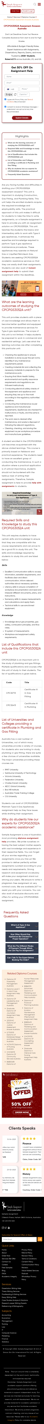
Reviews (25, 1268)
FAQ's (4, 1273)
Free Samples (7, 1268)
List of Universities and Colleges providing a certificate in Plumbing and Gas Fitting (23, 162)
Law (3, 1327)
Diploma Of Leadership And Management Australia (13, 1002)
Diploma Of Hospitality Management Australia (12, 982)
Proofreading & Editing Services (14, 1294)
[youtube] (9, 1228)
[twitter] (6, 1228)
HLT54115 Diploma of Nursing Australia (14, 1047)
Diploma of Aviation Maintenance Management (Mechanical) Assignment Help (30, 1013)
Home (4, 1250)
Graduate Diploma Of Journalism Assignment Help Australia (13, 1013)
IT (2, 1330)
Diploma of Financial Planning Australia (31, 1003)
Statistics (5, 1342)
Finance (5, 1339)
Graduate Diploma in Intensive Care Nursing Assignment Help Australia (30, 1054)
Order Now (15, 11)
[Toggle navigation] (39, 4)
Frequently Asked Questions (19, 174)
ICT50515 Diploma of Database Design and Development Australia (14, 1037)
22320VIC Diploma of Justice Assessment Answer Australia (13, 1025)
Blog (3, 1271)
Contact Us (6, 1262)
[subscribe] (40, 1239)
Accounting (6, 1315)
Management (7, 1321)
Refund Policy (27, 1253)
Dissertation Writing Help (11, 1288)
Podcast (25, 1273)
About (4, 1253)
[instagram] (3, 1228)
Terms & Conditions (29, 1259)
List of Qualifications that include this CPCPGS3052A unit (22, 156)
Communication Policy (30, 1265)
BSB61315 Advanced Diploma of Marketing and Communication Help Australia (30, 991)
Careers (5, 1265)
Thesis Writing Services (10, 1291)
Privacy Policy (27, 1250)
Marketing (6, 1336)
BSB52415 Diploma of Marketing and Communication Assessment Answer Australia (30, 1027)
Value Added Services (30, 1271)
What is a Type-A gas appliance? (20, 926)
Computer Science (9, 1333)
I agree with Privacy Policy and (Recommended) (20, 101)
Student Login (28, 11)
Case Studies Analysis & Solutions (15, 1300)
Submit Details (22, 118)
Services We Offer (9, 1259)
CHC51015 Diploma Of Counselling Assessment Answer (28, 1041)
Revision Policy (27, 1256)
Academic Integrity (9, 1276)
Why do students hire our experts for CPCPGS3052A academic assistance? (23, 170)
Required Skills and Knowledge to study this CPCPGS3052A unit (23, 150)
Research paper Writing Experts (14, 1303)
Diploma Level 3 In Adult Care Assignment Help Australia (13, 992)
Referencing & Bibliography (12, 1306)
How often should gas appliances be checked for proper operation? (20, 937)
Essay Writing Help (9, 1297)
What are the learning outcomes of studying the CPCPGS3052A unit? (22, 144)
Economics (6, 1318)
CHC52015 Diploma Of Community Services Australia (13, 1055)
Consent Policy (27, 1262)
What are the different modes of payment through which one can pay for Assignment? (20, 948)
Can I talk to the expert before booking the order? (20, 959)
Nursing (5, 1324)
